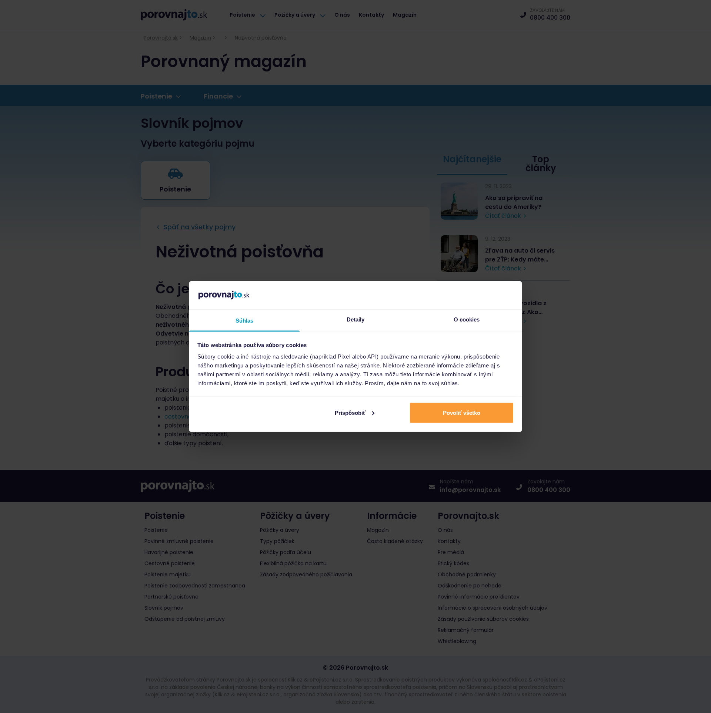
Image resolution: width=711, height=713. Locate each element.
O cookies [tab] (467, 319)
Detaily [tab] (356, 319)
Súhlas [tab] (245, 320)
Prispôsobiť (350, 412)
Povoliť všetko (461, 412)
